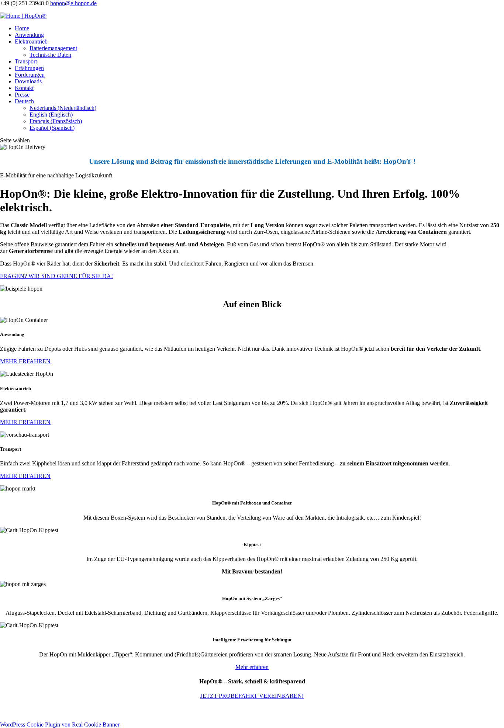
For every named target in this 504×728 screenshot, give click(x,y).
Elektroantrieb (31, 41)
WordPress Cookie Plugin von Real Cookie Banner (60, 724)
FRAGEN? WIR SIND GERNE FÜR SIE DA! (56, 276)
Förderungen (30, 75)
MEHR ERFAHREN (25, 361)
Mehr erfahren (252, 667)
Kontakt (24, 88)
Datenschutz (145, 710)
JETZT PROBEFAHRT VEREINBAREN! (252, 696)
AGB (165, 710)
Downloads (28, 81)
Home (22, 28)
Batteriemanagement (53, 48)
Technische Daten (50, 55)
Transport (26, 61)
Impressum (117, 710)
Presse (22, 94)
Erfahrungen (29, 68)
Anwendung (29, 35)
